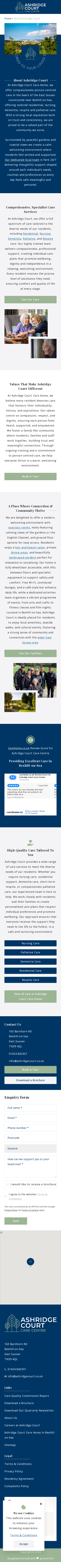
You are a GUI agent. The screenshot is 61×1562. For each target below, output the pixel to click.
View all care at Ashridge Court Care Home (30, 996)
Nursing (45, 233)
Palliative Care (30, 952)
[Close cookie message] (41, 1504)
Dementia (14, 238)
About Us (10, 1418)
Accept (23, 1544)
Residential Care (30, 970)
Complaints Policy (16, 1486)
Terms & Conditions (18, 1464)
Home (8, 18)
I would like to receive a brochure (33, 1184)
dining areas (19, 552)
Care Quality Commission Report (26, 1396)
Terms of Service (30, 1210)
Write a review (31, 811)
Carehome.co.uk (19, 748)
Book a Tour (30, 1069)
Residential (30, 233)
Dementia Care (30, 961)
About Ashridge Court (27, 18)
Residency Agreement (19, 1478)
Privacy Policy (10, 1210)
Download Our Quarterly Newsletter (29, 1410)
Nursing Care (31, 943)
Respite (48, 238)
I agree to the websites (28, 1196)
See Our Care (30, 299)
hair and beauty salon (30, 547)
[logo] (30, 7)
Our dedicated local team (22, 159)
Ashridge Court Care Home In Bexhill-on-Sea (29, 1435)
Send (16, 1221)
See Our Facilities (30, 653)
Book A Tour (30, 476)
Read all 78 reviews (35, 812)
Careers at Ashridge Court (22, 1425)
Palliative (29, 238)
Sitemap (10, 1445)
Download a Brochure (30, 1080)
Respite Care (30, 980)
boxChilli (48, 1558)
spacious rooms (19, 527)
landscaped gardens (22, 557)
